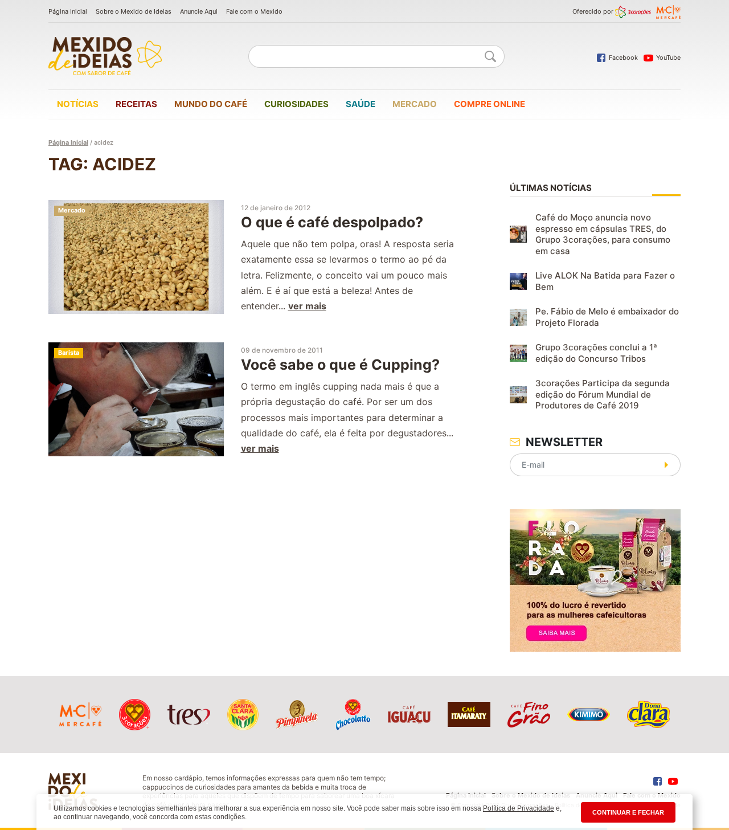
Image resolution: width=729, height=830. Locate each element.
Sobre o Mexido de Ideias (133, 11)
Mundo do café (210, 104)
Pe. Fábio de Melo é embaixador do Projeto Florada (607, 317)
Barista (68, 353)
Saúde (360, 104)
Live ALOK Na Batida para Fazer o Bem (605, 281)
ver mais (307, 306)
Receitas (136, 104)
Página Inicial (67, 11)
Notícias (78, 104)
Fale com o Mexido (254, 11)
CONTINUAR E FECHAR (628, 812)
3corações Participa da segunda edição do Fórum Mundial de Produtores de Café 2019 (602, 394)
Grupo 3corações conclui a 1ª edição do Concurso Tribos (596, 353)
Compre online (489, 104)
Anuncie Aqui (199, 11)
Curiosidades (296, 104)
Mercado (414, 104)
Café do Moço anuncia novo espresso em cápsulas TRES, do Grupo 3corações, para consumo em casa (602, 234)
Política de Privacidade (518, 808)
